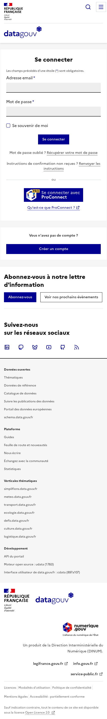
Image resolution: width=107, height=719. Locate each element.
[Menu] (101, 7)
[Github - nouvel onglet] (63, 347)
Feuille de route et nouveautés (25, 445)
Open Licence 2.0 (37, 712)
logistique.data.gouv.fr (20, 536)
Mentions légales (16, 696)
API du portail (14, 556)
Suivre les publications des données (29, 401)
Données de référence (20, 385)
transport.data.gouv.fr (20, 505)
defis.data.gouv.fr (16, 520)
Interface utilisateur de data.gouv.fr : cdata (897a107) (42, 572)
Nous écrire (12, 453)
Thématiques (13, 377)
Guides (9, 437)
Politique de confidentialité (71, 687)
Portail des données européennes (28, 409)
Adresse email (20, 78)
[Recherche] (88, 7)
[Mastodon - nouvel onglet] (21, 347)
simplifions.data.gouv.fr (20, 489)
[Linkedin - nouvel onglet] (7, 347)
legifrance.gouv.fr (48, 663)
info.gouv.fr (83, 663)
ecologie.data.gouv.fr (19, 512)
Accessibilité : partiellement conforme (57, 696)
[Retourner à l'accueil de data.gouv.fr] (23, 33)
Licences (10, 687)
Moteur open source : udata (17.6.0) (29, 564)
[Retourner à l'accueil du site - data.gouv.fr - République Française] (54, 600)
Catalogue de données (20, 393)
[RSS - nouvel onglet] (77, 347)
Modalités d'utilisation (34, 687)
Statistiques (12, 469)
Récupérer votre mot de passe (72, 152)
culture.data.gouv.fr (18, 528)
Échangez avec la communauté (26, 461)
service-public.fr (84, 674)
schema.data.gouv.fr (18, 417)
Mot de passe (20, 102)
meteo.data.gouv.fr (18, 497)
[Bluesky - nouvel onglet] (35, 347)
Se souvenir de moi (30, 125)
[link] (53, 249)
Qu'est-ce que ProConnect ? (51, 207)
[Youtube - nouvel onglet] (49, 347)
